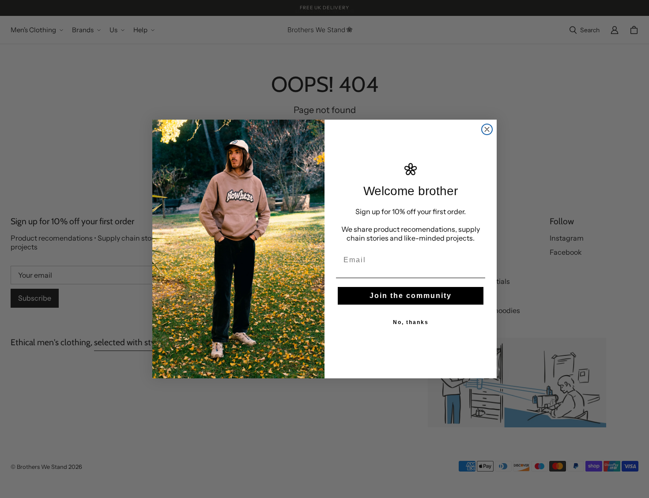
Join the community (411, 295)
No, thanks (411, 322)
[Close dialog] (487, 129)
